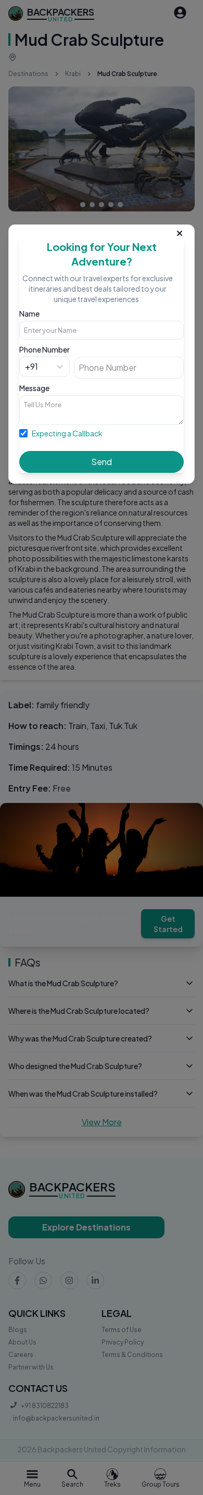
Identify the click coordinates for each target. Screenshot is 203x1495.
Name (29, 313)
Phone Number (44, 349)
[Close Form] (179, 231)
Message (34, 388)
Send (101, 461)
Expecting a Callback (67, 433)
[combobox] (26, 366)
